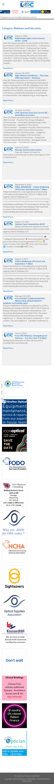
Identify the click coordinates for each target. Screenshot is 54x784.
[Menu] (3, 4)
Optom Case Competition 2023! (30, 224)
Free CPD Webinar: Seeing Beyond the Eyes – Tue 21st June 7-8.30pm (31, 336)
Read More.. (8, 68)
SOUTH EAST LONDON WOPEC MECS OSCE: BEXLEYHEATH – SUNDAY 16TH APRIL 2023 (24, 300)
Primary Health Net (32, 776)
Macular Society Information (28, 150)
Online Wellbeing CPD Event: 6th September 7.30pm (30, 262)
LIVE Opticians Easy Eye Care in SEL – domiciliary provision (32, 113)
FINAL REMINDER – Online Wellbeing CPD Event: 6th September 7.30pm (32, 188)
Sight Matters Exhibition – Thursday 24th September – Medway (32, 76)
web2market (27, 781)
